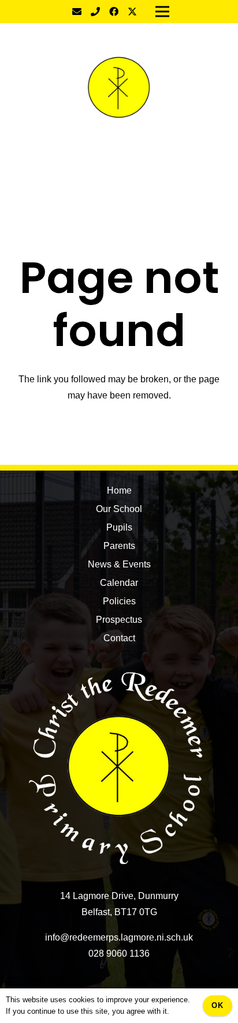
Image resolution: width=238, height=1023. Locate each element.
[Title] (95, 11)
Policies (119, 601)
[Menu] (119, 173)
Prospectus (119, 620)
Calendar (119, 583)
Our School (119, 509)
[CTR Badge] (119, 89)
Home (119, 490)
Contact (119, 638)
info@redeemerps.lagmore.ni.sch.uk (119, 937)
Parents (119, 546)
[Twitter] (132, 11)
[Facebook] (114, 11)
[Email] (77, 11)
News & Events (119, 564)
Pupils (119, 527)
